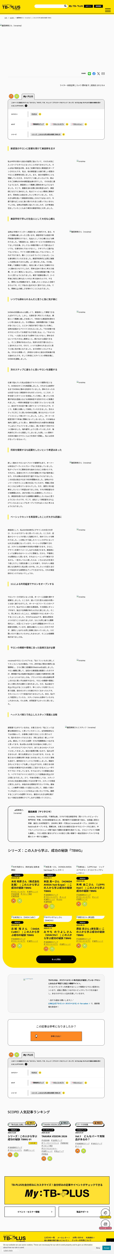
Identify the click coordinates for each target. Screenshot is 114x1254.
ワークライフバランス (50, 1143)
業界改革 (15, 896)
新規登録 (98, 6)
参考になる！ (56, 1036)
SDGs (59, 899)
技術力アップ (96, 1143)
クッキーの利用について (81, 1240)
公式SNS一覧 (49, 1237)
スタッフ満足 (26, 894)
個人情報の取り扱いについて (55, 1240)
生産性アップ (56, 1140)
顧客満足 (64, 1143)
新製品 (45, 1154)
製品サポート (83, 1211)
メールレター (62, 1237)
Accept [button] (106, 1248)
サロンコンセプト (18, 892)
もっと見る (56, 959)
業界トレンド (32, 892)
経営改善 (15, 894)
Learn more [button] (8, 1250)
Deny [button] (98, 1248)
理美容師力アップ (51, 895)
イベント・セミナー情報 (28, 1211)
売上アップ (59, 1151)
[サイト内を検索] (65, 6)
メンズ (63, 897)
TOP (5, 17)
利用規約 (89, 1237)
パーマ (78, 1146)
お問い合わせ (78, 1237)
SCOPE (12, 17)
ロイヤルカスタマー (49, 1148)
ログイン (88, 6)
